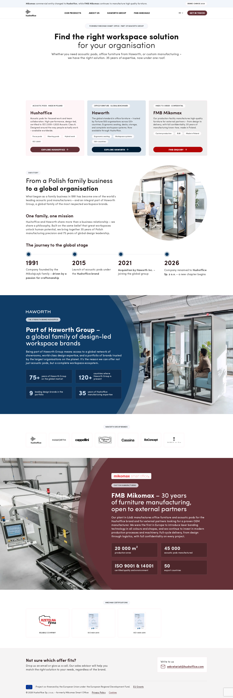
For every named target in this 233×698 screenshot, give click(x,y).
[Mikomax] (31, 13)
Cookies (113, 693)
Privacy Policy (99, 693)
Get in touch (197, 13)
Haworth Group (116, 13)
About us (94, 13)
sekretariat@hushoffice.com (185, 666)
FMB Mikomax (142, 13)
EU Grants (138, 687)
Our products (72, 13)
